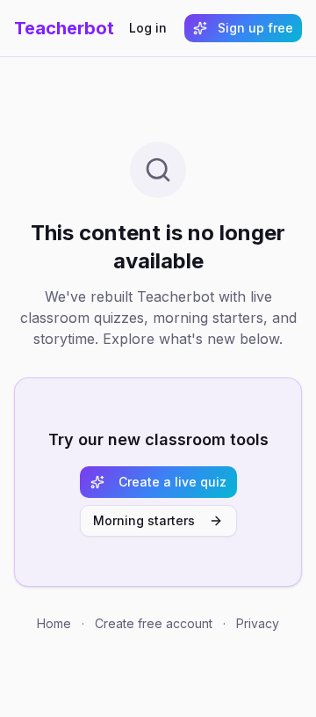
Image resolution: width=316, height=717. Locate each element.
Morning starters (144, 520)
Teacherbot (64, 28)
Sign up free (255, 27)
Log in (148, 27)
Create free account (153, 623)
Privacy (257, 623)
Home (54, 623)
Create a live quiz (172, 481)
